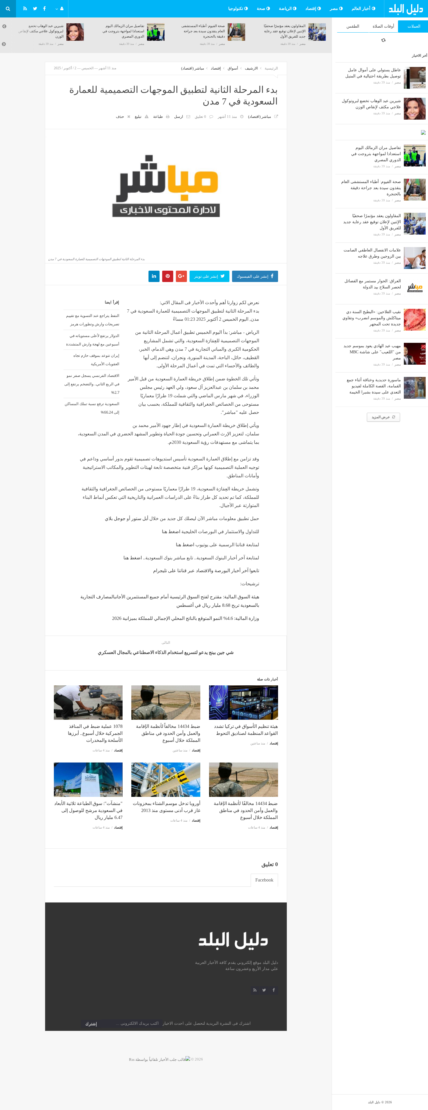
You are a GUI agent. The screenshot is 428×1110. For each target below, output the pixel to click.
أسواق (233, 68)
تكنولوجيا (236, 8)
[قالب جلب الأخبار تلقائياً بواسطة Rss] (159, 1059)
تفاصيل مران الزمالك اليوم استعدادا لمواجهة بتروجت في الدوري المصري (376, 154)
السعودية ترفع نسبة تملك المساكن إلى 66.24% (92, 408)
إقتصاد (311, 8)
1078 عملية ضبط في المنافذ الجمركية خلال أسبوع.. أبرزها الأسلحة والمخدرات (95, 733)
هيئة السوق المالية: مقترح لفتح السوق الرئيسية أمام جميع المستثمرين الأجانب (186, 596)
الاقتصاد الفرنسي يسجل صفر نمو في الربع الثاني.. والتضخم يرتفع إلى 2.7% (91, 384)
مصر (334, 8)
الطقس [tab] (352, 26)
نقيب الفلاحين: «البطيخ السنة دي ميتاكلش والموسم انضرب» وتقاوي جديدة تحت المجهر (371, 318)
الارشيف (251, 68)
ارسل (178, 116)
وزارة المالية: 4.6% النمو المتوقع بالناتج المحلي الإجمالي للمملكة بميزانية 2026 (185, 618)
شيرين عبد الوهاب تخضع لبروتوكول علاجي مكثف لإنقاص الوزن (40, 31)
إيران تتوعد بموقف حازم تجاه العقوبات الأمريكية (96, 359)
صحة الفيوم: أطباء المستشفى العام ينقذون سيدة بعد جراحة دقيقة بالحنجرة (371, 188)
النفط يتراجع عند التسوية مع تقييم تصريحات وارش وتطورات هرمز (92, 320)
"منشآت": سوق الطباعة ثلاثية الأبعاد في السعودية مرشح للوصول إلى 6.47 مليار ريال (88, 810)
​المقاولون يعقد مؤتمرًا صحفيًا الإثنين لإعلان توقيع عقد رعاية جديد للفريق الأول (372, 222)
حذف (120, 116)
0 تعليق (200, 116)
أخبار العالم (362, 8)
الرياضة (286, 8)
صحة (262, 8)
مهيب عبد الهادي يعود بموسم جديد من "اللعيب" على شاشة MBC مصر (372, 352)
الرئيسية (271, 68)
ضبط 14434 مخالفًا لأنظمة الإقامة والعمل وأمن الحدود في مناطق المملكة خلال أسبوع (246, 810)
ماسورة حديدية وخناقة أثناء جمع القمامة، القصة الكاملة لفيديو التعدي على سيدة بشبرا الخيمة (374, 386)
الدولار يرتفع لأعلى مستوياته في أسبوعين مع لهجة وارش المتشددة (92, 340)
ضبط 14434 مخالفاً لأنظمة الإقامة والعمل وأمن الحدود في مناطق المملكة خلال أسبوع (168, 733)
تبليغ (138, 116)
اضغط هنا (132, 557)
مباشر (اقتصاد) (192, 68)
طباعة (158, 116)
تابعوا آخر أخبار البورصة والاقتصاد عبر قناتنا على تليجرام (206, 570)
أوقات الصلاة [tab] (383, 26)
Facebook (264, 879)
